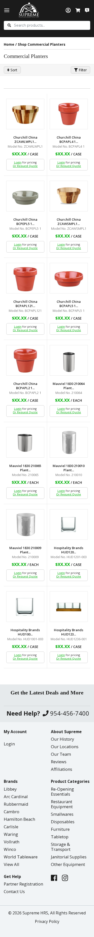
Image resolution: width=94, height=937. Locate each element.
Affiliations (61, 769)
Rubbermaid (16, 804)
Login (18, 162)
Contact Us (14, 891)
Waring (11, 834)
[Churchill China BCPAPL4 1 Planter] (69, 114)
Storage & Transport (60, 846)
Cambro (11, 811)
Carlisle (11, 827)
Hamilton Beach (19, 819)
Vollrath (11, 842)
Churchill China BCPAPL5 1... (69, 304)
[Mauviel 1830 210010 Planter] (69, 442)
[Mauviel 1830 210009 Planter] (25, 524)
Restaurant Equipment (62, 804)
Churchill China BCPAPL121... (25, 304)
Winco (10, 849)
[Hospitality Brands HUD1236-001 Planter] (69, 607)
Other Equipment (68, 864)
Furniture (60, 829)
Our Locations (64, 746)
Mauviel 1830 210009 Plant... (25, 550)
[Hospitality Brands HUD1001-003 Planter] (25, 607)
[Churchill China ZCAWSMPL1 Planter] (69, 196)
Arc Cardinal (16, 796)
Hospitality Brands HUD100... (25, 632)
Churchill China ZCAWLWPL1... (25, 139)
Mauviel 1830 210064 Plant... (68, 386)
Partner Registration (23, 884)
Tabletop (59, 837)
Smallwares (62, 814)
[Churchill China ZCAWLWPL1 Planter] (25, 114)
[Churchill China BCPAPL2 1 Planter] (25, 360)
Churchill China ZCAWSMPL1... (69, 221)
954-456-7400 (69, 713)
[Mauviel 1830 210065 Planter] (25, 442)
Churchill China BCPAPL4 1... (69, 139)
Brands (11, 781)
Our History (62, 739)
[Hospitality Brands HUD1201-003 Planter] (69, 524)
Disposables (62, 822)
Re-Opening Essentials (62, 791)
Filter (82, 70)
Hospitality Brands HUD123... (68, 632)
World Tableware (21, 857)
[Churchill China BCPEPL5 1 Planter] (25, 196)
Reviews (58, 762)
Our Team (61, 754)
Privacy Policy (47, 921)
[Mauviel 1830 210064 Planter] (69, 360)
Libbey (10, 789)
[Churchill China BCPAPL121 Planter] (25, 278)
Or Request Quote (25, 166)
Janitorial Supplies (68, 857)
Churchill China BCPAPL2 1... (25, 386)
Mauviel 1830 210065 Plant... (25, 468)
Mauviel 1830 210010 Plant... (68, 468)
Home (9, 44)
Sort (13, 70)
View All (11, 864)
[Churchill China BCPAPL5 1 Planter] (69, 278)
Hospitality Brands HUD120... (68, 550)
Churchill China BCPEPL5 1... (25, 221)
